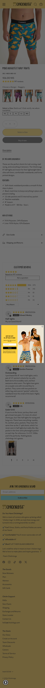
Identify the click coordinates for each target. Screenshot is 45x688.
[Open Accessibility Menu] (5, 682)
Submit (9, 348)
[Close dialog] (42, 326)
